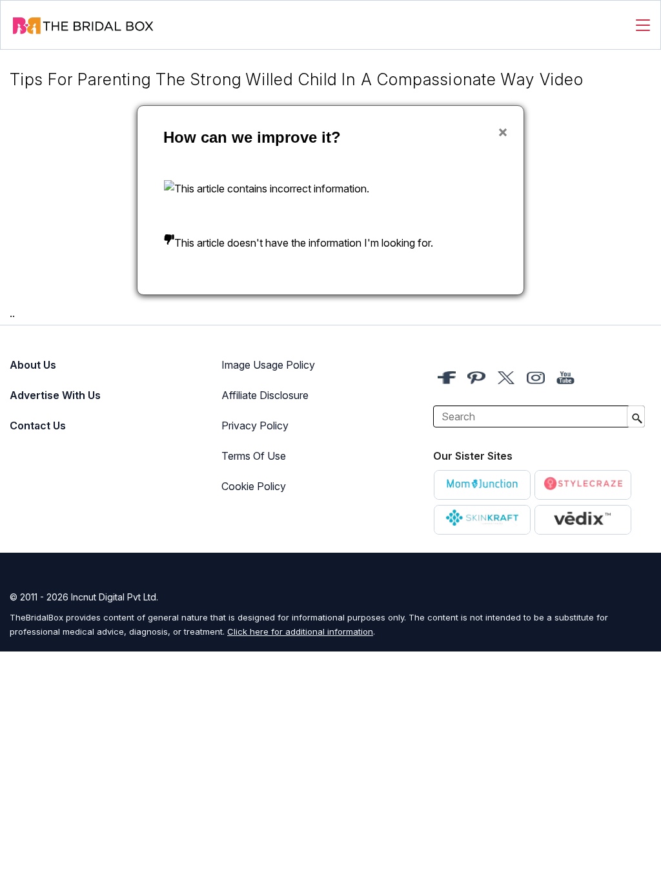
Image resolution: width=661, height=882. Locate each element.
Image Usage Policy (268, 364)
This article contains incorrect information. (271, 188)
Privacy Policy (255, 425)
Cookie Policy (253, 486)
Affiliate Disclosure (265, 395)
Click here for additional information (300, 631)
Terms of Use (253, 455)
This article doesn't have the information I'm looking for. (303, 242)
